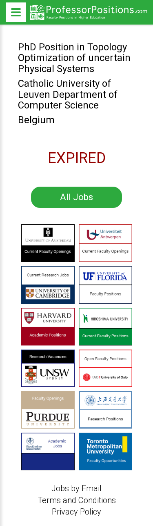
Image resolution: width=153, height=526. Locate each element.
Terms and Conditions (77, 500)
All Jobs (76, 197)
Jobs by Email (76, 488)
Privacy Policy (76, 512)
